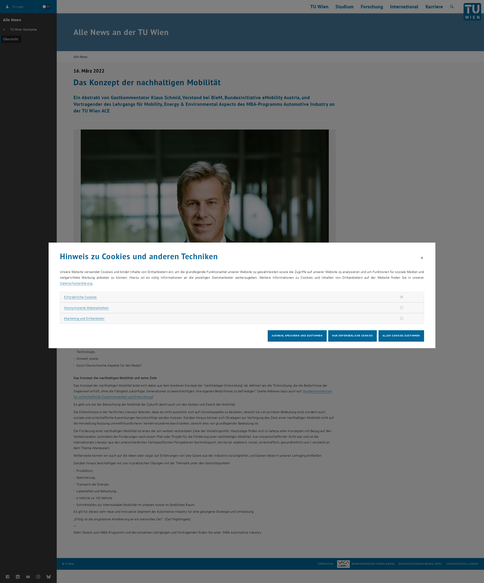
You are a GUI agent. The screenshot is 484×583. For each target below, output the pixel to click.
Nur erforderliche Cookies (352, 335)
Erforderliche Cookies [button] (80, 297)
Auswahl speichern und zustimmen (297, 335)
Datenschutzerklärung (76, 283)
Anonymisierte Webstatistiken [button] (86, 308)
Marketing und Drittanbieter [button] (84, 318)
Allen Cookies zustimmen (401, 335)
